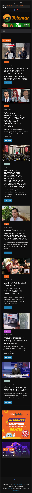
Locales (6, 61)
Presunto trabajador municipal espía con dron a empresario (16, 340)
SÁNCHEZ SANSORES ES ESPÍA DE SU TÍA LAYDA (15, 388)
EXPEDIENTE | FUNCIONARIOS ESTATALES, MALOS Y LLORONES (16, 6)
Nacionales (7, 164)
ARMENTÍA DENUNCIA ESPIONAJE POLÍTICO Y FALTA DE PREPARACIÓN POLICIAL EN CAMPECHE (15, 234)
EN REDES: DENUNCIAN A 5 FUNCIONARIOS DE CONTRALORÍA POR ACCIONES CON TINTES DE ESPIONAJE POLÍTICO (16, 73)
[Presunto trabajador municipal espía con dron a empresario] (16, 321)
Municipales (7, 331)
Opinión (6, 106)
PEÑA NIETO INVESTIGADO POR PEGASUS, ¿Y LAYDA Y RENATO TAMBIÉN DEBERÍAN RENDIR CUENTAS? (14, 119)
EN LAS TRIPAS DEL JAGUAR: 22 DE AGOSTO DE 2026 (20, 451)
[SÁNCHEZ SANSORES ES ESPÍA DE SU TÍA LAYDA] (16, 370)
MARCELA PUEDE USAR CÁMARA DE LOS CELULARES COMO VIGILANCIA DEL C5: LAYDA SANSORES (15, 288)
